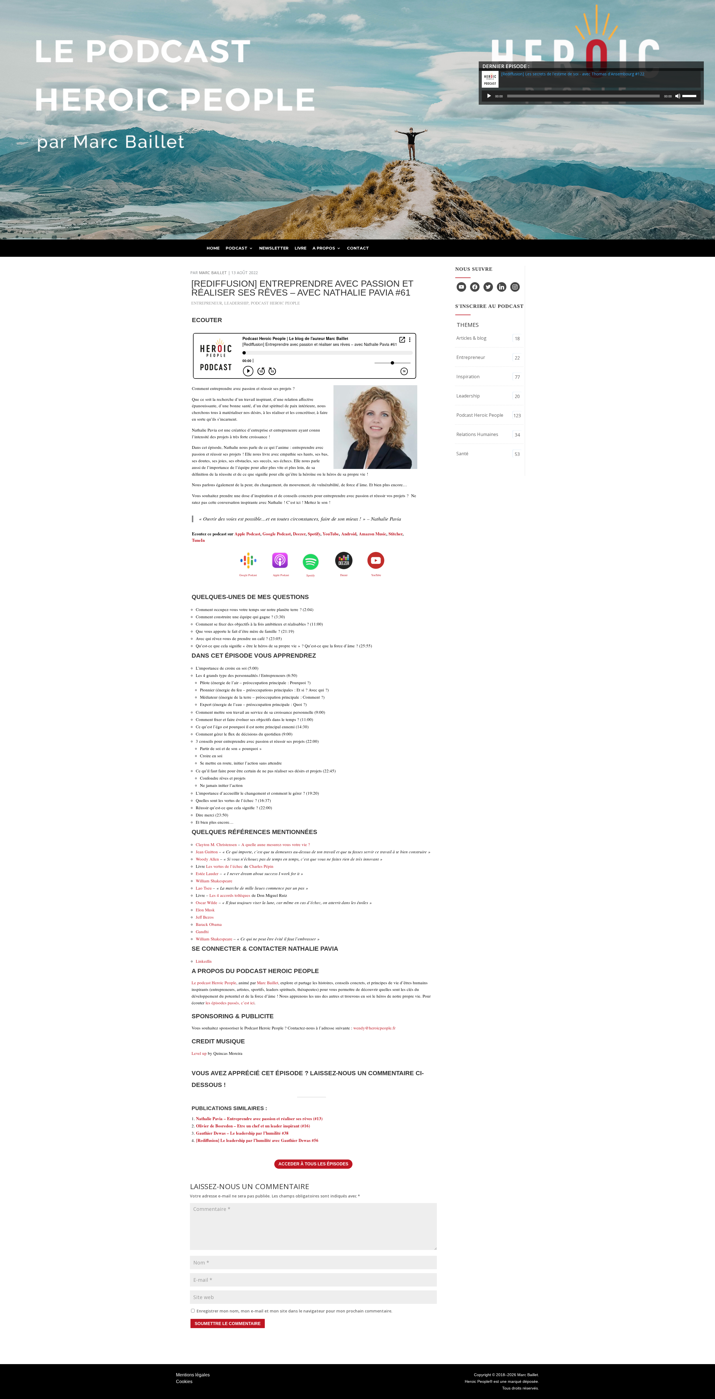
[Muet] (678, 96)
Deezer (299, 534)
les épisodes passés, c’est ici (230, 1002)
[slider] (690, 95)
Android (348, 534)
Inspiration (468, 376)
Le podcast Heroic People (214, 982)
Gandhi (203, 931)
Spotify (314, 534)
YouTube (331, 534)
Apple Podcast (247, 534)
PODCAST (236, 248)
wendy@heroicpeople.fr (374, 1028)
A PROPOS (324, 248)
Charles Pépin (261, 866)
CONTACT (358, 248)
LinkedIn (204, 961)
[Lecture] (489, 96)
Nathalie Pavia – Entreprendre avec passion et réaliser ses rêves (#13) (259, 1118)
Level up (199, 1053)
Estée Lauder (207, 873)
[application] (591, 96)
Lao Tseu (204, 888)
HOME (213, 248)
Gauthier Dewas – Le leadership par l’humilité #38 (242, 1133)
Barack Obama (209, 924)
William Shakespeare (214, 880)
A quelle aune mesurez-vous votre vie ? (275, 844)
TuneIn (198, 540)
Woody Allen (207, 859)
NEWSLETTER (274, 248)
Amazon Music (372, 534)
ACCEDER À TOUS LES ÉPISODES (313, 1163)
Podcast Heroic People (275, 303)
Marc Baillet (213, 272)
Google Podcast (277, 534)
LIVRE (300, 248)
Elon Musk (205, 909)
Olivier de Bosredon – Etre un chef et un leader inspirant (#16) (253, 1126)
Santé (462, 454)
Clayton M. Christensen (216, 844)
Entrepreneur (206, 303)
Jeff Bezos (205, 917)
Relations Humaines (477, 434)
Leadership (236, 303)
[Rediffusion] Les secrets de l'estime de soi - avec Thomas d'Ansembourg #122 (572, 73)
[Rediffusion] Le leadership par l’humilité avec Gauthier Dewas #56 (257, 1140)
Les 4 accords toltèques (229, 895)
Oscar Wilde (206, 902)
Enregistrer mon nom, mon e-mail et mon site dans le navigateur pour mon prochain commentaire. (294, 1311)
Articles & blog (471, 338)
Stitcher (395, 534)
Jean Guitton (207, 851)
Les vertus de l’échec (224, 866)
